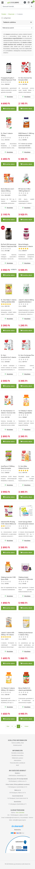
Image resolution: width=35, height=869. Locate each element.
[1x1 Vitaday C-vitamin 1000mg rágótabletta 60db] (26, 400)
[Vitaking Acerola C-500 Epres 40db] (9, 567)
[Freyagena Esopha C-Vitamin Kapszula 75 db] (9, 67)
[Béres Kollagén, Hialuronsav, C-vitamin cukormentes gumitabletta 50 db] (26, 234)
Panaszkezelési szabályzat (17, 763)
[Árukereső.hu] (17, 826)
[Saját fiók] (28, 2)
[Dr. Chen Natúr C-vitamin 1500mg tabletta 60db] (9, 289)
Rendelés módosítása (17, 753)
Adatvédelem (17, 760)
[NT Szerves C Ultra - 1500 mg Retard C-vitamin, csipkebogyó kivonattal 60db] (26, 178)
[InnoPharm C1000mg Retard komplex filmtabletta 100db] (9, 456)
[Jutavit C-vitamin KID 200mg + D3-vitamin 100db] (9, 622)
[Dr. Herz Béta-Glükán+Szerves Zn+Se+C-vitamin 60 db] (26, 456)
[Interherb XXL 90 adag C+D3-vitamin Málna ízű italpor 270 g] (9, 511)
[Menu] (25, 2)
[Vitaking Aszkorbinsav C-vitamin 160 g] (26, 622)
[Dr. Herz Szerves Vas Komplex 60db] (26, 67)
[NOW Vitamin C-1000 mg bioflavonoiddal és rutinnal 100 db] (26, 123)
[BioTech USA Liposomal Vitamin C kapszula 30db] (9, 234)
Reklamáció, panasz (17, 758)
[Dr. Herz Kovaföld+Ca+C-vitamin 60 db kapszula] (9, 345)
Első (8, 726)
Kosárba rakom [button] (9, 108)
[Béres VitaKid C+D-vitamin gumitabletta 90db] (26, 678)
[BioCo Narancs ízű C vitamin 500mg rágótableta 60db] (9, 178)
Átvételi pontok (17, 745)
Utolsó (26, 726)
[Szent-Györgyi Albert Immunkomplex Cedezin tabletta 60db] (26, 511)
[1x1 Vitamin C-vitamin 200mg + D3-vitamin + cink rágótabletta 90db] (9, 678)
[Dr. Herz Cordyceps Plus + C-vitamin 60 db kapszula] (26, 345)
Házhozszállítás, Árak (17, 743)
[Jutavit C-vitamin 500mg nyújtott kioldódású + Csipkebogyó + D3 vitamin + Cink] (26, 289)
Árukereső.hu (17, 829)
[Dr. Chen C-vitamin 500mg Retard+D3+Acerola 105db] (9, 123)
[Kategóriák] (2, 2)
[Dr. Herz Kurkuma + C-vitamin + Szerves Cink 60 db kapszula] (9, 400)
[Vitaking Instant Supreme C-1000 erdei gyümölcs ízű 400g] (26, 567)
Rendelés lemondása (17, 755)
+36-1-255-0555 (20, 812)
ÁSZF (17, 765)
